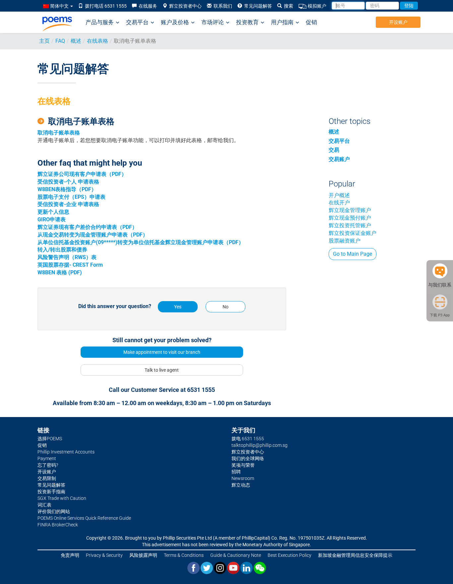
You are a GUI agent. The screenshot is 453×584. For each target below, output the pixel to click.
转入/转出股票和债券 (62, 249)
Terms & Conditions (184, 555)
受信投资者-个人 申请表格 (68, 182)
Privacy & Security (104, 555)
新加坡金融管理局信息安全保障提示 (355, 555)
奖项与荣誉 (243, 465)
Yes (177, 306)
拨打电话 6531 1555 (105, 6)
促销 (311, 22)
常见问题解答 (257, 6)
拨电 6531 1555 (247, 438)
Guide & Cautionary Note (235, 555)
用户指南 (282, 22)
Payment (46, 458)
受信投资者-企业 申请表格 (68, 204)
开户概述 (339, 195)
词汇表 (44, 504)
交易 (334, 150)
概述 (76, 41)
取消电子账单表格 (58, 133)
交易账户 (339, 159)
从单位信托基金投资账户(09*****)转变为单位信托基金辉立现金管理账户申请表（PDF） (140, 242)
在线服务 (147, 6)
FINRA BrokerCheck (57, 524)
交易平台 (137, 22)
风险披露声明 (143, 555)
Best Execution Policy (289, 555)
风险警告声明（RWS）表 (67, 257)
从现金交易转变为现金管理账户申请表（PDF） (92, 235)
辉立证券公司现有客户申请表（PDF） (82, 174)
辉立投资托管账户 (350, 225)
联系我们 (222, 6)
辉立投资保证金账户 (352, 233)
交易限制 (46, 478)
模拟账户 (316, 6)
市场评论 (212, 22)
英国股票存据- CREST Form (70, 265)
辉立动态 (240, 485)
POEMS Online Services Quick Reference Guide (84, 518)
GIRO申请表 (51, 219)
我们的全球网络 (247, 458)
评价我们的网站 (53, 511)
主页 (44, 41)
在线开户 (339, 202)
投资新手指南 (51, 491)
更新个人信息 (53, 212)
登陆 (409, 5)
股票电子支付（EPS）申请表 (71, 197)
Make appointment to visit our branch (161, 352)
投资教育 (247, 22)
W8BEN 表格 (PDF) (59, 272)
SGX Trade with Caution (61, 498)
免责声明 (70, 555)
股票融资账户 (344, 241)
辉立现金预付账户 (350, 218)
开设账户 (398, 22)
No (225, 306)
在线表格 (97, 41)
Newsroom (242, 478)
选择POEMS (49, 438)
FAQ (60, 41)
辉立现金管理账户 (350, 210)
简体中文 (59, 6)
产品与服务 (100, 22)
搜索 (287, 6)
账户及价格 (175, 22)
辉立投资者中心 (184, 6)
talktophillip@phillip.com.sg (259, 445)
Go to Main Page (352, 254)
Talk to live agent (162, 370)
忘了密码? (47, 465)
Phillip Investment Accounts (66, 451)
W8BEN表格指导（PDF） (67, 189)
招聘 (236, 471)
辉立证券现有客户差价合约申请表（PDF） (87, 227)
